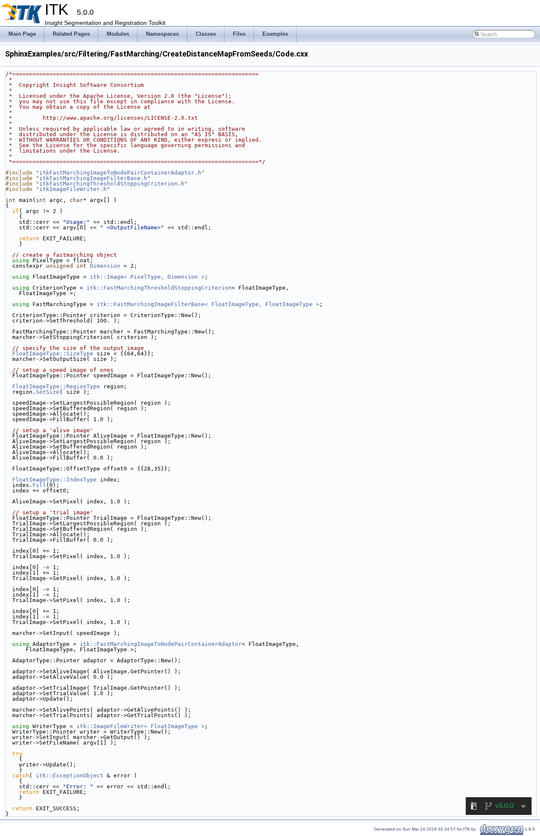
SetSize (47, 392)
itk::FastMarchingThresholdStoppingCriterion (159, 288)
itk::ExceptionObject (69, 775)
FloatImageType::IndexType (54, 479)
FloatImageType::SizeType (52, 353)
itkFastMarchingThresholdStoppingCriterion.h (111, 183)
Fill (39, 485)
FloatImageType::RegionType (56, 386)
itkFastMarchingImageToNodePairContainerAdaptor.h (120, 172)
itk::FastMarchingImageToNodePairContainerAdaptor (161, 644)
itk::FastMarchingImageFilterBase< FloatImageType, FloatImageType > (208, 304)
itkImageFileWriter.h (73, 189)
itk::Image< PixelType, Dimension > (147, 277)
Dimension (105, 266)
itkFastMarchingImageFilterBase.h (93, 178)
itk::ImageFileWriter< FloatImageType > (140, 726)
